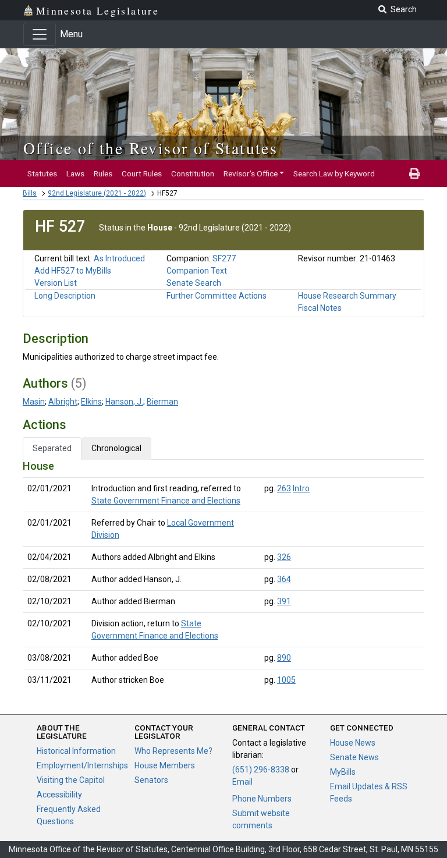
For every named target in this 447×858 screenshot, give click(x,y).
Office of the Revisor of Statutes (150, 148)
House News (352, 742)
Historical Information (76, 751)
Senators (151, 780)
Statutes (42, 173)
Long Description (64, 295)
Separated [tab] (52, 448)
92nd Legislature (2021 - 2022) (97, 193)
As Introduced (119, 258)
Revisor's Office (251, 173)
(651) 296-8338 (260, 769)
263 (284, 488)
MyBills (343, 772)
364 (284, 579)
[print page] (414, 173)
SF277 (224, 258)
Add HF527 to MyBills (72, 270)
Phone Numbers (262, 798)
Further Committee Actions (216, 295)
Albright (62, 401)
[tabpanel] (223, 575)
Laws (75, 173)
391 (284, 601)
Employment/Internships (82, 765)
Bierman (162, 401)
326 (284, 557)
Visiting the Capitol (71, 780)
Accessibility (59, 794)
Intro (301, 488)
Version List (55, 283)
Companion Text (196, 270)
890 (284, 657)
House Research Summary (347, 295)
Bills (30, 193)
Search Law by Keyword (334, 173)
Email (242, 781)
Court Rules (142, 173)
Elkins (91, 401)
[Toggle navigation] (39, 34)
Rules (103, 173)
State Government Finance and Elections (165, 500)
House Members (164, 765)
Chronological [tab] (116, 448)
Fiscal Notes (320, 308)
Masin (34, 401)
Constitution (192, 173)
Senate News (354, 757)
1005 (286, 680)
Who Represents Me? (173, 751)
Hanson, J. (124, 401)
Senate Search (193, 283)
